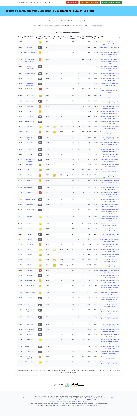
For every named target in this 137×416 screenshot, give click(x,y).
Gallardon (30, 192)
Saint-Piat (30, 317)
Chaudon (30, 142)
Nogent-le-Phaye (30, 280)
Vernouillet (30, 351)
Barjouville (30, 78)
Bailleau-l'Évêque (30, 73)
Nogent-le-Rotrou (29, 292)
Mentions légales (83, 402)
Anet (29, 42)
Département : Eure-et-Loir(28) (74, 10)
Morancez (30, 275)
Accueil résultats (42, 2)
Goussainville (30, 204)
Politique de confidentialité (67, 402)
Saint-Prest (29, 324)
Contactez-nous (54, 402)
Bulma (54, 405)
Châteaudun (29, 132)
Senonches (30, 334)
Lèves (30, 234)
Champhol (30, 116)
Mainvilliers (29, 265)
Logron (30, 239)
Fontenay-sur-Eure (29, 187)
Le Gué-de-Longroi (30, 209)
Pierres (30, 298)
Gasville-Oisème (30, 199)
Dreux (30, 175)
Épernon (29, 180)
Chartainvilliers (29, 121)
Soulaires (30, 339)
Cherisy (30, 149)
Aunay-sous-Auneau (30, 52)
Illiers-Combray (29, 224)
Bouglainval (29, 101)
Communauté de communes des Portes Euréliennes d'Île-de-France (109, 54)
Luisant (30, 254)
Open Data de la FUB (107, 398)
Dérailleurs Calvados (92, 2)
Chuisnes (30, 154)
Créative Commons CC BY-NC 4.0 (85, 400)
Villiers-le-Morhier (29, 362)
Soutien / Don (73, 2)
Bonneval (30, 96)
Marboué (30, 270)
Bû (30, 111)
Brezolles (30, 106)
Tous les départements (25, 2)
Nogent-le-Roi (30, 285)
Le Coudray (29, 164)
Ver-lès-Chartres (30, 346)
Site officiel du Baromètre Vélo (111, 2)
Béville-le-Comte (30, 89)
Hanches (29, 217)
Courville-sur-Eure (29, 170)
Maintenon (30, 260)
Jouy (29, 229)
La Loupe (30, 244)
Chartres (29, 127)
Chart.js (84, 405)
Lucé (29, 249)
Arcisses (29, 47)
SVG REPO (63, 403)
